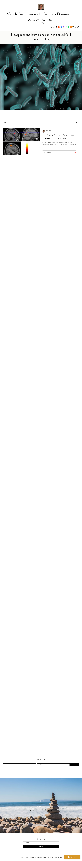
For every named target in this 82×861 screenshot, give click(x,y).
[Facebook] (61, 27)
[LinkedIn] (51, 27)
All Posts (5, 123)
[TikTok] (66, 27)
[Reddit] (59, 27)
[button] (76, 123)
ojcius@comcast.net (41, 806)
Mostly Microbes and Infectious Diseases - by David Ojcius (40, 16)
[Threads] (56, 27)
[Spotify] (68, 27)
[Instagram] (63, 27)
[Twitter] (54, 27)
